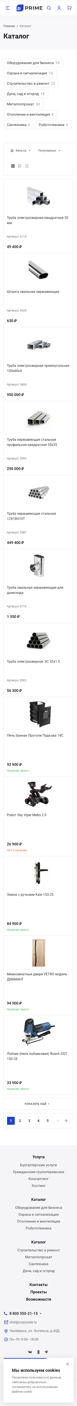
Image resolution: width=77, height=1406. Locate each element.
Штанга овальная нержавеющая (33, 292)
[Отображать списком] (19, 166)
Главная (9, 26)
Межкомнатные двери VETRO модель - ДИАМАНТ (38, 976)
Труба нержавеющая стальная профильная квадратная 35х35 (32, 442)
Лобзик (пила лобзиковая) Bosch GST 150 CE (37, 1056)
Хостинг (39, 1185)
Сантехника (18, 125)
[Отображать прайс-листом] (26, 166)
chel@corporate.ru (23, 1322)
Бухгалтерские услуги (38, 1165)
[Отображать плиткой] (13, 166)
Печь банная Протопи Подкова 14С (35, 735)
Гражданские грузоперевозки (38, 1172)
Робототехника (53, 125)
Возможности (38, 1299)
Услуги (38, 1157)
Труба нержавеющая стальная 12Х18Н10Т (31, 516)
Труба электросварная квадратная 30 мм (37, 220)
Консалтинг (38, 1179)
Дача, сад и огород (26, 94)
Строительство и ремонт (31, 83)
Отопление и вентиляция (30, 114)
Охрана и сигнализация (30, 73)
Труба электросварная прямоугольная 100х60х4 (38, 368)
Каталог (38, 1199)
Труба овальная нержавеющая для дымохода (35, 590)
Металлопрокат (23, 104)
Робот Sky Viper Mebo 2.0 (26, 815)
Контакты (39, 1284)
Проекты (38, 1292)
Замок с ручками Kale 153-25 (30, 895)
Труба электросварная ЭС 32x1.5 (33, 661)
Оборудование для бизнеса (33, 63)
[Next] (66, 1121)
